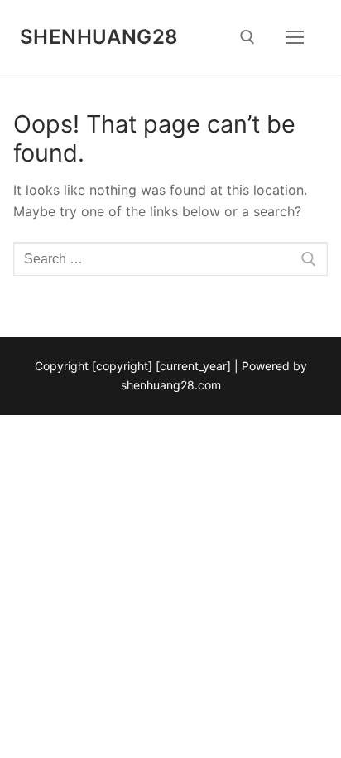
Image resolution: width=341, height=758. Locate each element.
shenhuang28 (99, 37)
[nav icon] (294, 37)
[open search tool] (247, 37)
